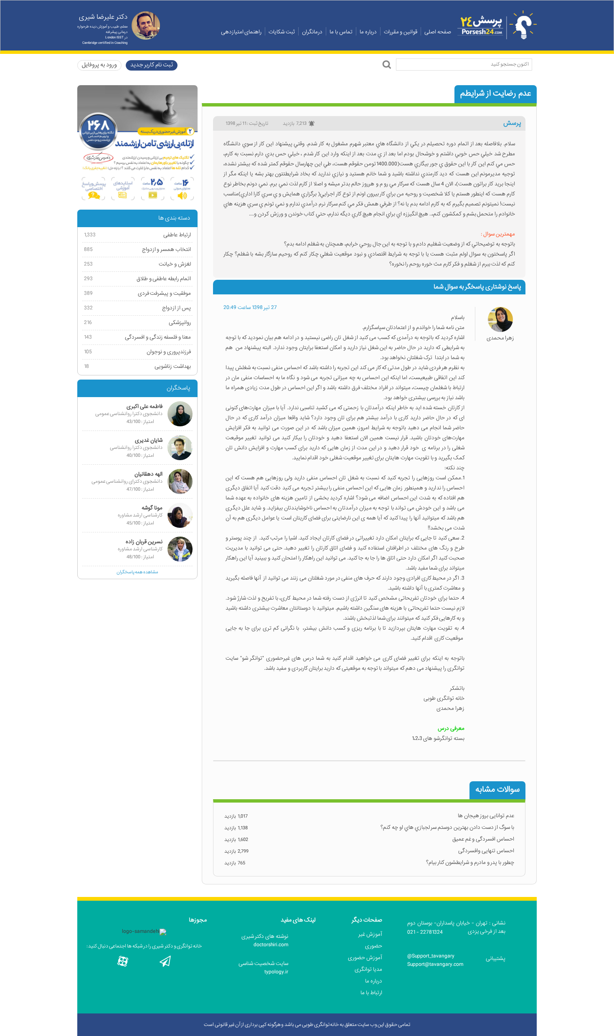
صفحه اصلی (437, 32)
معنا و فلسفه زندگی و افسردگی (137, 337)
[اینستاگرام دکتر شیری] (144, 961)
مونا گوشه (152, 508)
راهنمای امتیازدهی (241, 32)
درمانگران (312, 32)
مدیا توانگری (368, 969)
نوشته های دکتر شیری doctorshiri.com (264, 940)
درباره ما (368, 32)
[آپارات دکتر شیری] (123, 961)
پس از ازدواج (137, 308)
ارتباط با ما (371, 993)
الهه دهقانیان (148, 474)
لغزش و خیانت (137, 264)
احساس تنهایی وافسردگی (486, 851)
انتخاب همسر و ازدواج (137, 249)
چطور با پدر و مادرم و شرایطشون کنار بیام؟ (470, 862)
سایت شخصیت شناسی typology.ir (263, 968)
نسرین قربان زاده (144, 542)
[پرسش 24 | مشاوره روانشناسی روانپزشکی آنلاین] (497, 25)
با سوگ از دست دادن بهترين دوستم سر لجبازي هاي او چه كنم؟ (447, 827)
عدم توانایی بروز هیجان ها (486, 816)
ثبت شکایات (282, 32)
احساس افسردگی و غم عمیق (483, 839)
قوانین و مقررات (401, 32)
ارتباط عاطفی (137, 235)
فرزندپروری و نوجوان (137, 352)
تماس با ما (341, 32)
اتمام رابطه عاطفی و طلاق (137, 279)
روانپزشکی (137, 323)
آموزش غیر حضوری (370, 940)
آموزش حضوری (365, 958)
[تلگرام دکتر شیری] (165, 961)
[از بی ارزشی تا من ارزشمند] (137, 145)
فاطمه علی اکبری (144, 406)
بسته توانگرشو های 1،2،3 (438, 738)
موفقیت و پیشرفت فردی (137, 293)
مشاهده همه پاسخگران (138, 572)
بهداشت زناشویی (137, 366)
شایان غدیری (148, 440)
